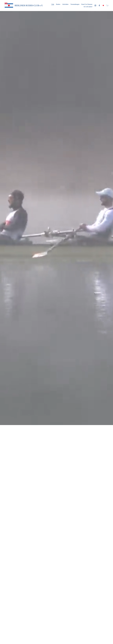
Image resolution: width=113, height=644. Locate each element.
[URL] (103, 5)
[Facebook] (99, 5)
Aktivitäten (65, 4)
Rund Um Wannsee (86, 4)
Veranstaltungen (74, 4)
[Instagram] (95, 5)
